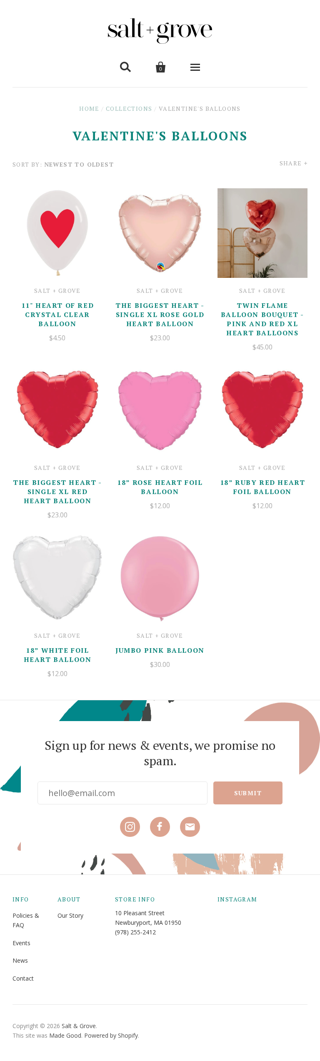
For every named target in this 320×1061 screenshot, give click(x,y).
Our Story (70, 915)
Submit (248, 793)
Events (21, 943)
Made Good (65, 1035)
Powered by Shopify (111, 1035)
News (20, 960)
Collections (129, 108)
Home (89, 108)
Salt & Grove (79, 1026)
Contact (23, 978)
